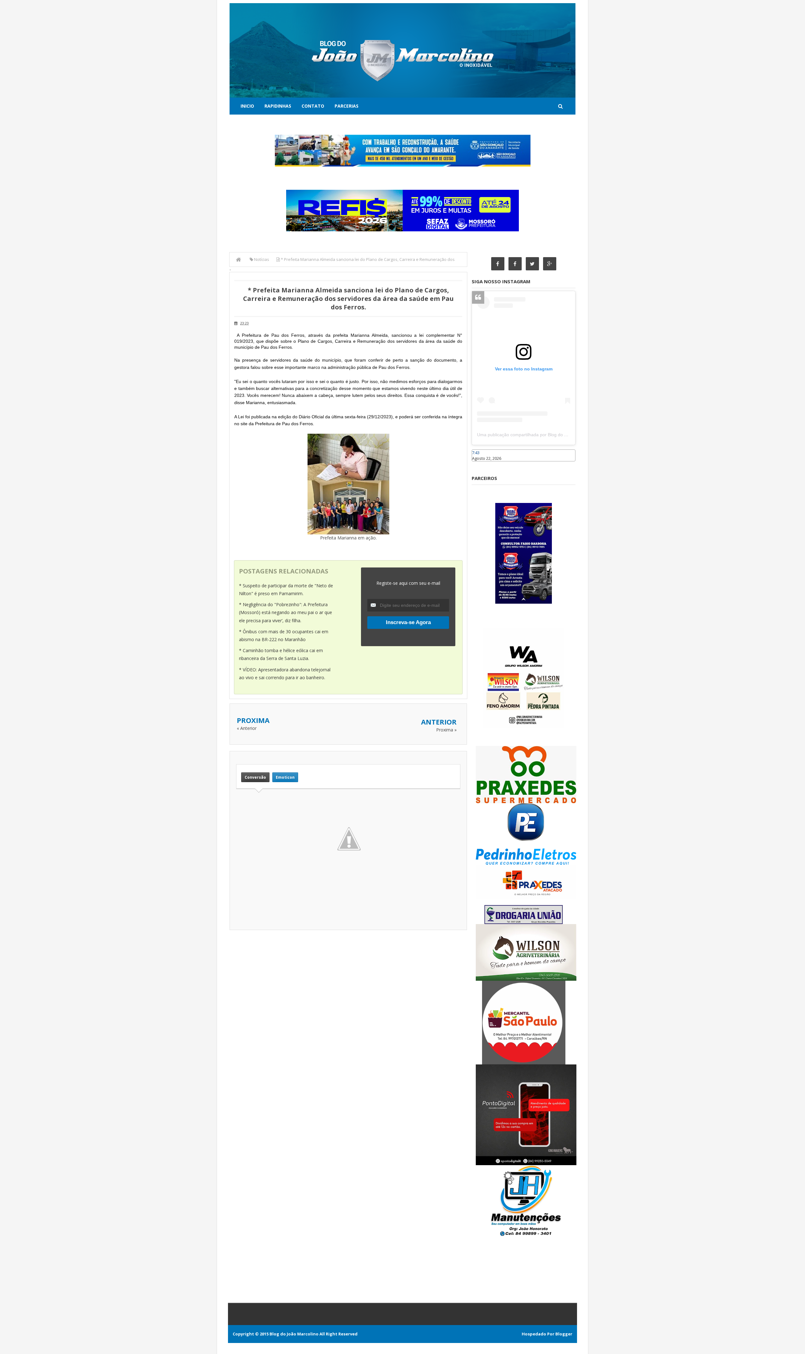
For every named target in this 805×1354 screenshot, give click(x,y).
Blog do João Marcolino (294, 1334)
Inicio (247, 106)
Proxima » (446, 730)
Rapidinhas (277, 106)
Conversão (255, 777)
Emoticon (285, 777)
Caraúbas (481, 464)
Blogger (563, 1334)
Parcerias (346, 106)
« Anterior (247, 728)
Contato (313, 106)
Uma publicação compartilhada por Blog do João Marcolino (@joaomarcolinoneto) (558, 434)
